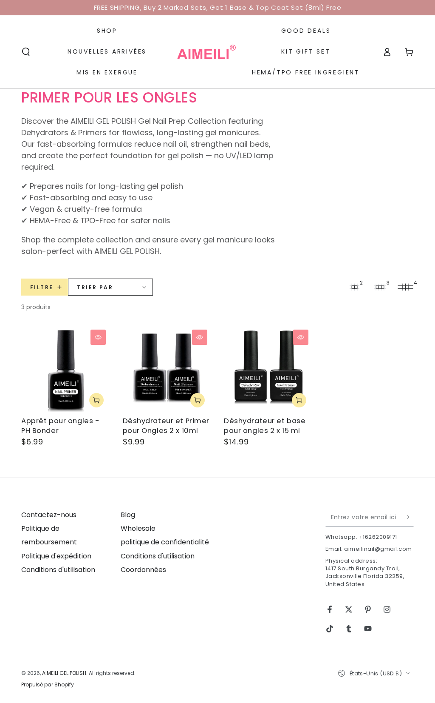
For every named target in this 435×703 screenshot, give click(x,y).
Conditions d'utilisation (58, 570)
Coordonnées (143, 570)
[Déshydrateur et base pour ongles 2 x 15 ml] (268, 369)
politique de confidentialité (165, 542)
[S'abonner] (409, 517)
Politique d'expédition (56, 556)
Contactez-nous (48, 515)
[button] (26, 52)
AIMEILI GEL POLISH (64, 673)
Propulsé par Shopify (47, 684)
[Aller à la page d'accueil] (206, 52)
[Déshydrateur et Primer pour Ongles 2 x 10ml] (167, 369)
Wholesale (138, 528)
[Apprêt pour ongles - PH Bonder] (65, 369)
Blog (128, 515)
